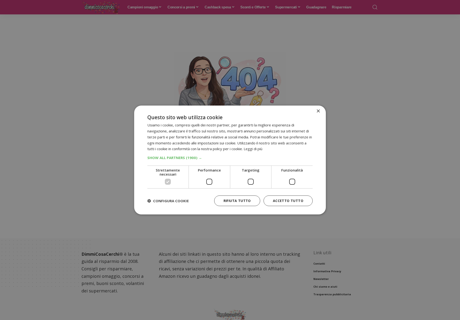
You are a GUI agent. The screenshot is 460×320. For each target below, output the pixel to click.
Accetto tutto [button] (288, 200)
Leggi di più (253, 148)
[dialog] (230, 160)
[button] (230, 157)
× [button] (318, 111)
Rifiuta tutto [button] (237, 200)
